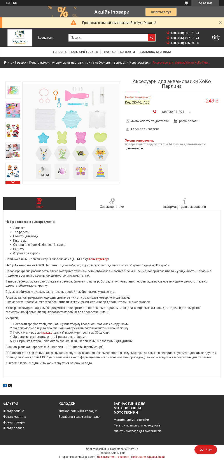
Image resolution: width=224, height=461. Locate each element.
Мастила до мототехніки (131, 419)
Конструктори (140, 62)
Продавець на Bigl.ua (112, 452)
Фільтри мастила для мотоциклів (138, 431)
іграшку (46, 332)
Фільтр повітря (14, 422)
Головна (59, 52)
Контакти (127, 52)
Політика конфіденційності (148, 456)
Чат (209, 449)
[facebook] (5, 386)
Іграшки (20, 62)
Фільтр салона (13, 411)
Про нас (109, 52)
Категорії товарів (84, 52)
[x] (10, 386)
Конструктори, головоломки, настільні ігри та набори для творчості (77, 62)
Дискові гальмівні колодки (78, 411)
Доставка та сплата (155, 52)
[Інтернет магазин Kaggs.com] (20, 37)
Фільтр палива (13, 428)
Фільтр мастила (14, 416)
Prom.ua (133, 449)
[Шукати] (151, 37)
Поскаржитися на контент (113, 456)
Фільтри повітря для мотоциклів (137, 425)
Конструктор (98, 259)
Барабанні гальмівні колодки (79, 416)
